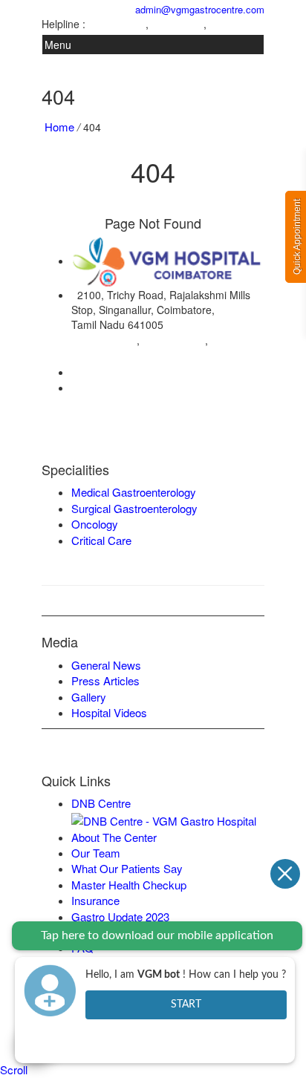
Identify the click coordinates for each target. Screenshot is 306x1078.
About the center (114, 837)
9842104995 (178, 24)
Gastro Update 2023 (120, 916)
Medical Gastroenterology (133, 492)
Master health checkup (128, 884)
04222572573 (117, 24)
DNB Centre (101, 803)
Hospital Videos (109, 712)
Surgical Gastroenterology (134, 508)
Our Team (95, 852)
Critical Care (101, 540)
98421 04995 (174, 339)
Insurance (95, 900)
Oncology (94, 524)
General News (106, 665)
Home (59, 126)
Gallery (88, 697)
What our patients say (127, 868)
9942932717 (235, 24)
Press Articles (105, 680)
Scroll (13, 1069)
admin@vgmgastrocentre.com (196, 9)
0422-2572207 (111, 371)
